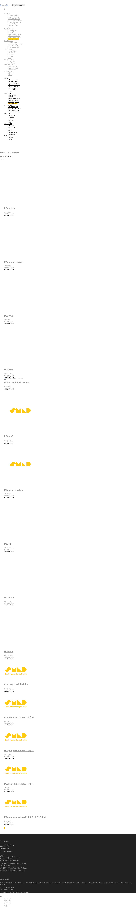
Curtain (10, 32)
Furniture (7, 14)
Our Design (12, 63)
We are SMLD (8, 59)
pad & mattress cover (15, 34)
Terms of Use (4, 846)
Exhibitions (12, 70)
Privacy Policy (4, 848)
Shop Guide (8, 49)
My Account (8, 71)
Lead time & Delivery (7, 845)
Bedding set (12, 31)
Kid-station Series (14, 22)
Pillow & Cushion (14, 36)
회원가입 (11, 73)
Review (10, 56)
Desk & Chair (12, 24)
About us (11, 61)
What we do (12, 66)
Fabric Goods (8, 29)
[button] (9, 214)
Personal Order (13, 25)
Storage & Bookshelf (15, 20)
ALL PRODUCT (13, 15)
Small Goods (8, 41)
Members (11, 53)
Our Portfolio (8, 64)
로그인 (10, 75)
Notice (10, 54)
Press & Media (13, 68)
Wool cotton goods (14, 47)
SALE (10, 27)
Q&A (9, 58)
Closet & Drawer (14, 19)
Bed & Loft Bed (13, 17)
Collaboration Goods (15, 44)
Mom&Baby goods (14, 37)
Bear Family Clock (14, 46)
